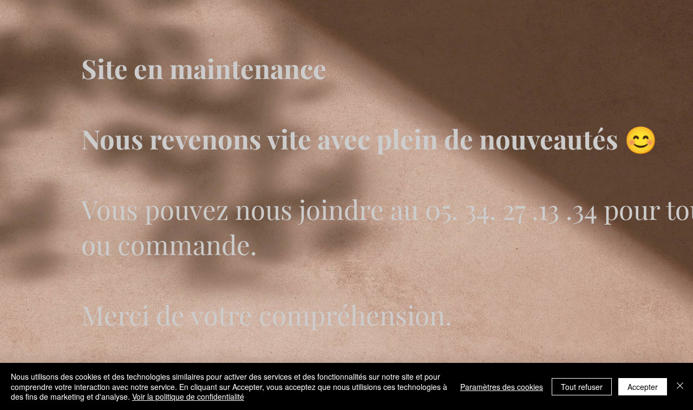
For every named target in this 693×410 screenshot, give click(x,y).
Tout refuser (582, 386)
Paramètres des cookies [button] (501, 386)
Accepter (642, 386)
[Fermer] (680, 386)
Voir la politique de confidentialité (188, 396)
